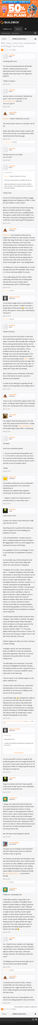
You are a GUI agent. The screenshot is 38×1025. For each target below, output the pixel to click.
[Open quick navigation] (35, 39)
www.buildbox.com (9, 101)
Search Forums (6, 33)
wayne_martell (14, 297)
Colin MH (12, 509)
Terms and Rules (33, 1022)
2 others (29, 721)
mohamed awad (8, 142)
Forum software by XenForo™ (8, 1022)
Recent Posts (15, 33)
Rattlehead (6, 290)
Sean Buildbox (14, 842)
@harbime (6, 119)
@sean (26, 359)
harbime (12, 55)
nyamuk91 (12, 415)
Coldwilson (6, 721)
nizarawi (12, 148)
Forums (18, 29)
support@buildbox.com (25, 426)
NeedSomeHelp (14, 721)
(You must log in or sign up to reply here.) (25, 1007)
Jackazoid (12, 477)
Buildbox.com (7, 29)
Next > (14, 50)
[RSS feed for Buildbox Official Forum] (36, 1019)
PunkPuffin (13, 112)
